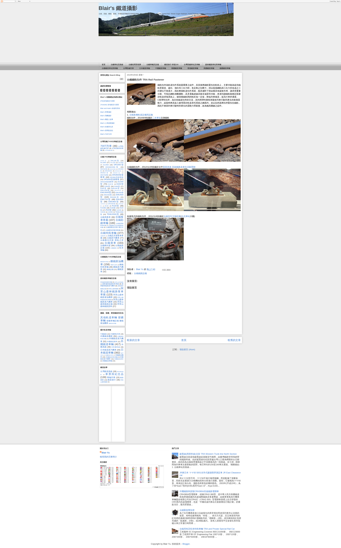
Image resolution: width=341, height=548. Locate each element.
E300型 (107, 186)
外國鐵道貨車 (112, 341)
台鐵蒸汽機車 (113, 238)
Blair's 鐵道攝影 (118, 8)
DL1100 (112, 162)
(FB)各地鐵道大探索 (107, 101)
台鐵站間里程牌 (135, 65)
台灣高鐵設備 (108, 150)
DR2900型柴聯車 (116, 177)
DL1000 (103, 162)
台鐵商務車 (105, 217)
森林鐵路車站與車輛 (213, 65)
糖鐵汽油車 (114, 264)
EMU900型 (113, 202)
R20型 (109, 210)
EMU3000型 (105, 192)
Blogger (186, 544)
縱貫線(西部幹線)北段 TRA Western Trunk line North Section (208, 454)
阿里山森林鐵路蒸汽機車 (111, 300)
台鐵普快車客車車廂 (113, 230)
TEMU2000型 (113, 214)
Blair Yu (106, 452)
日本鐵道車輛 (144, 68)
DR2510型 (104, 173)
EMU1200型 (105, 190)
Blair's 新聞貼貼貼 (106, 130)
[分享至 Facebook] (168, 270)
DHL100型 (115, 161)
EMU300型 (119, 192)
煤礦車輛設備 (112, 321)
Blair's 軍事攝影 (105, 112)
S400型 (110, 212)
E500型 (103, 188)
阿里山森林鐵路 (113, 289)
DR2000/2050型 (112, 167)
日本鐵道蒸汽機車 (108, 350)
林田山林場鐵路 (118, 282)
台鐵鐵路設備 (140, 273)
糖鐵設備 (110, 269)
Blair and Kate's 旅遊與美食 (110, 108)
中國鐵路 (103, 334)
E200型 (120, 184)
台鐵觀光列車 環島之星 (111, 240)
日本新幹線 (115, 347)
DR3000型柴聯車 (111, 179)
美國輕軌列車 (109, 355)
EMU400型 (108, 195)
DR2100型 (103, 169)
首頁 (103, 65)
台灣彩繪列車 (128, 68)
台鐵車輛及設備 (152, 65)
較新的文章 (133, 340)
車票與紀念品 (114, 374)
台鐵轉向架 (105, 245)
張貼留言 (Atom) (187, 349)
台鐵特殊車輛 (108, 233)
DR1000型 (119, 165)
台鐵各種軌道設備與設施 (141, 115)
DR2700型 (104, 175)
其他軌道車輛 (108, 317)
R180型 (113, 208)
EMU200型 (117, 190)
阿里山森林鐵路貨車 (111, 305)
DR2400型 (108, 171)
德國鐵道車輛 (225, 68)
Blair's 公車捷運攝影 (107, 123)
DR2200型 (113, 169)
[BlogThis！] (165, 270)
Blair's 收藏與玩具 (106, 127)
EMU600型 (114, 197)
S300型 (102, 212)
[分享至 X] (166, 270)
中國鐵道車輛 (160, 68)
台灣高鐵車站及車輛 (192, 65)
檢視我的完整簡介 (108, 457)
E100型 (110, 184)
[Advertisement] (170, 49)
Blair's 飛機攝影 (105, 116)
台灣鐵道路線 (106, 371)
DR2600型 (117, 173)
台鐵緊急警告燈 (187, 510)
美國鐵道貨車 (118, 359)
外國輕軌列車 (115, 334)
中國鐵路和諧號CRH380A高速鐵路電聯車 (199, 491)
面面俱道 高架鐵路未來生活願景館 (179, 167)
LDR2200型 (111, 204)
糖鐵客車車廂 (104, 261)
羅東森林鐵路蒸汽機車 (111, 285)
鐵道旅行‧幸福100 (171, 65)
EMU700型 (105, 199)
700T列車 (106, 145)
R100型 (115, 206)
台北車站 (185, 216)
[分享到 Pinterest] (170, 270)
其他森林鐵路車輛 (106, 282)
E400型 (117, 186)
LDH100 (102, 204)
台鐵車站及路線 (117, 65)
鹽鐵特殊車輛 (112, 323)
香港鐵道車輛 (192, 68)
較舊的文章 (234, 340)
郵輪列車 (111, 377)
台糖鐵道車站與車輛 (110, 68)
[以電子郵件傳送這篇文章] (163, 270)
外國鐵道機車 (106, 336)
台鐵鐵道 (113, 248)
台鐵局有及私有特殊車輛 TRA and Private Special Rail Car (207, 529)
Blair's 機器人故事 (106, 119)
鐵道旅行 (112, 380)
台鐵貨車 (110, 242)
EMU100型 (115, 188)
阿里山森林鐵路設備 (111, 303)
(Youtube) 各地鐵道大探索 (109, 105)
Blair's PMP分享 (106, 134)
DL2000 (120, 162)
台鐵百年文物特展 (172, 216)
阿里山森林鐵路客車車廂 (111, 291)
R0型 (107, 206)
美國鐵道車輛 (209, 68)
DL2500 (106, 165)
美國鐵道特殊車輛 (112, 357)
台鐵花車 (102, 236)
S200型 (118, 210)
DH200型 (103, 160)
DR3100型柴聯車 (107, 182)
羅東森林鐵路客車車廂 (110, 284)
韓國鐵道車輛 (176, 68)
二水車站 (156, 118)
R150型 (103, 208)
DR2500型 (118, 171)
